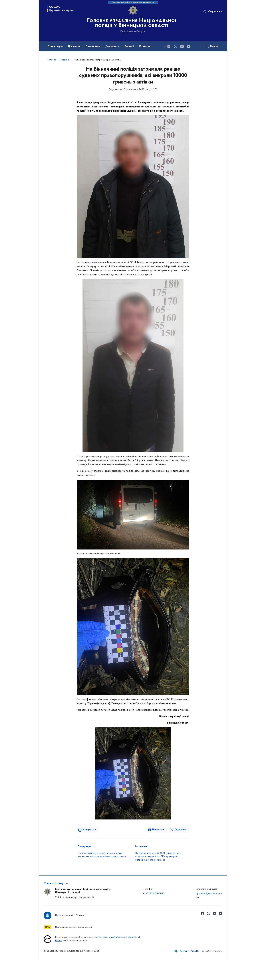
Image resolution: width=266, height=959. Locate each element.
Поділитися (158, 830)
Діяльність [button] (74, 46)
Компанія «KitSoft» (189, 951)
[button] (56, 883)
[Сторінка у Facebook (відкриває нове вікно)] (169, 46)
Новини (65, 60)
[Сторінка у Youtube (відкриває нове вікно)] (182, 46)
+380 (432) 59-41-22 (153, 893)
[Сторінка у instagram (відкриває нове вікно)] (188, 46)
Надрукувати (89, 830)
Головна (52, 60)
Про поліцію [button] (55, 46)
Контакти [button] (145, 46)
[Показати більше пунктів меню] (164, 46)
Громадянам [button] (93, 46)
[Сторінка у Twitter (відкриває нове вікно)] (175, 46)
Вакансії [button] (129, 46)
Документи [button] (112, 46)
